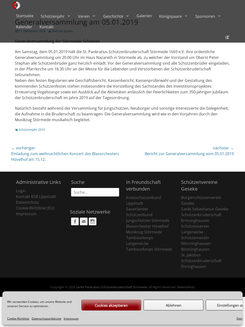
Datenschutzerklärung (46, 318)
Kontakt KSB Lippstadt (36, 196)
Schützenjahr (53, 16)
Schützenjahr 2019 (32, 129)
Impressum (71, 318)
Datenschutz (27, 202)
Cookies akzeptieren (111, 305)
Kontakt (46, 26)
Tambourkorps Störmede (149, 249)
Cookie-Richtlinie (18, 318)
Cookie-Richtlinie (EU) (35, 208)
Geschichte (113, 16)
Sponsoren (205, 16)
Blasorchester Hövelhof (147, 226)
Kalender (24, 26)
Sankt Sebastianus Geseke (204, 209)
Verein (84, 16)
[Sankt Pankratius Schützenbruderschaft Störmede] (16, 5)
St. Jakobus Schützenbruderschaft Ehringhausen (201, 260)
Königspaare (170, 16)
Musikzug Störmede (144, 232)
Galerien (144, 15)
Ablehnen (173, 305)
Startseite (24, 15)
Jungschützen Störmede (147, 220)
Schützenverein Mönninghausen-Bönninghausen (196, 243)
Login (21, 190)
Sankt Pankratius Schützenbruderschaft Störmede (111, 287)
